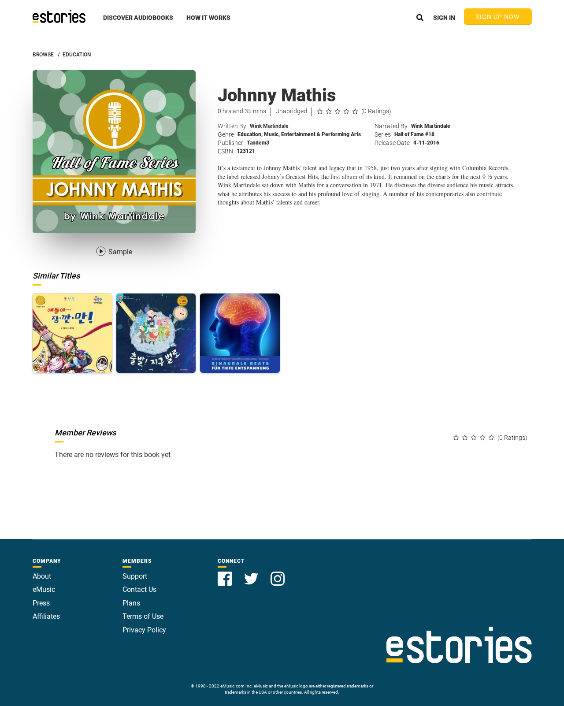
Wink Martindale (269, 126)
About (42, 576)
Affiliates (46, 616)
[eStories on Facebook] (225, 573)
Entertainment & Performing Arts (321, 134)
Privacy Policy (144, 630)
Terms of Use (142, 616)
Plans (131, 603)
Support (134, 576)
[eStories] (59, 16)
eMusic (44, 589)
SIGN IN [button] (444, 17)
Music (272, 134)
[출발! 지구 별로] (156, 333)
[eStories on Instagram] (277, 573)
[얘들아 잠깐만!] (72, 333)
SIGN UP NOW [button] (498, 16)
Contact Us (139, 589)
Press (41, 603)
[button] (138, 22)
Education (250, 134)
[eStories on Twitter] (252, 573)
